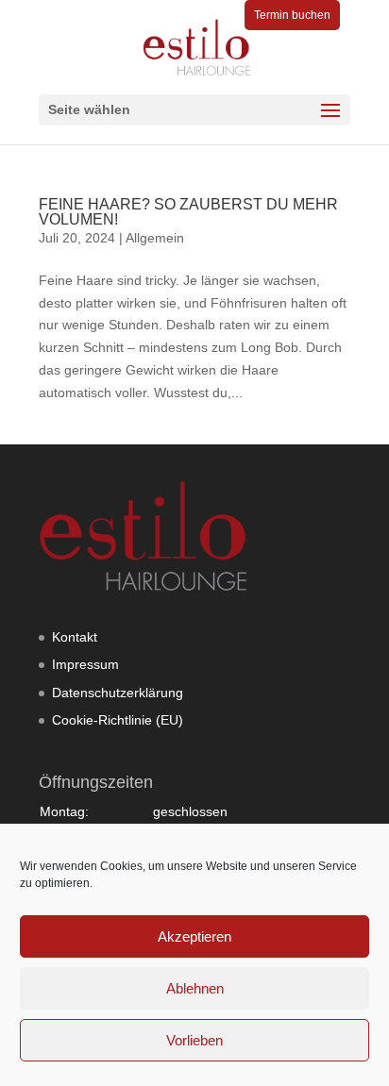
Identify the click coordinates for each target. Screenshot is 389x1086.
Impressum (85, 664)
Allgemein (155, 237)
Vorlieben (194, 1040)
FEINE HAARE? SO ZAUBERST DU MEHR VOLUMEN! (188, 211)
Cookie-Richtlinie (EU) (117, 719)
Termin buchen (292, 15)
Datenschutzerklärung (117, 692)
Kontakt (74, 636)
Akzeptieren (194, 936)
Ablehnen (195, 988)
